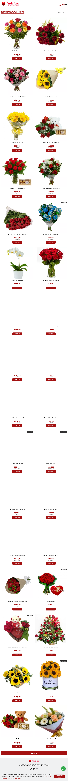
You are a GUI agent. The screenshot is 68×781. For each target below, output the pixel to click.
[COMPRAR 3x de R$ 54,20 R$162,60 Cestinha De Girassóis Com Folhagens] (17, 676)
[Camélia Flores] (34, 761)
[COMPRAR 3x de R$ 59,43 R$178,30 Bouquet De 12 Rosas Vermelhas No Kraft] (17, 584)
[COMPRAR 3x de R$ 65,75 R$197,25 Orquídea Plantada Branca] (17, 263)
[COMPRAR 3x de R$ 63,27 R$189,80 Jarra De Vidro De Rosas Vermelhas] (51, 263)
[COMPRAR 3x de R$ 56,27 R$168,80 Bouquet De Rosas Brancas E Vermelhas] (51, 171)
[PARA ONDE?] (60, 5)
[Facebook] (30, 769)
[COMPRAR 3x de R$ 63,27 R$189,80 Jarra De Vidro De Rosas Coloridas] (17, 33)
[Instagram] (33, 769)
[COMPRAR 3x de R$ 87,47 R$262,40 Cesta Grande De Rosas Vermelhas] (51, 630)
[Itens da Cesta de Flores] (63, 5)
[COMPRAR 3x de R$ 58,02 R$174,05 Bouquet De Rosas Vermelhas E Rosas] (17, 79)
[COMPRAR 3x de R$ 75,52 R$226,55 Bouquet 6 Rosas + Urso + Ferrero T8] (51, 125)
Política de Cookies (15, 778)
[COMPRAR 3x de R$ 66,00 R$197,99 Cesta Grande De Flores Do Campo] (51, 309)
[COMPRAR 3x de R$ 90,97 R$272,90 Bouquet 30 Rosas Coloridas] (51, 492)
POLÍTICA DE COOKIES (44, 765)
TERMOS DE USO (25, 764)
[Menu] (66, 4)
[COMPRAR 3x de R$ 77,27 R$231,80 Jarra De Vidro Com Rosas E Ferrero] (17, 171)
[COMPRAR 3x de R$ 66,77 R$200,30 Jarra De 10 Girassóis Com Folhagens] (17, 309)
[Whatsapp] (37, 769)
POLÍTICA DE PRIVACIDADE (32, 765)
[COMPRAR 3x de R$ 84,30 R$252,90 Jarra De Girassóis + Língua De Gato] (17, 400)
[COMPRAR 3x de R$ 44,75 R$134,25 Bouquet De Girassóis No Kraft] (51, 79)
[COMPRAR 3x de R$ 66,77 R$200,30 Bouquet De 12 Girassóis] (17, 125)
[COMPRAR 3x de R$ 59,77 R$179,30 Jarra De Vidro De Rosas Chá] (51, 355)
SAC (45, 764)
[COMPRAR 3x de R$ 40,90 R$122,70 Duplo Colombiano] (17, 355)
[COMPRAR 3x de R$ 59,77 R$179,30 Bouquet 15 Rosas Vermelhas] (51, 33)
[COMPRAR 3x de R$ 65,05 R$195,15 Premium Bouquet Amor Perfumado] (51, 721)
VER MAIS (34, 753)
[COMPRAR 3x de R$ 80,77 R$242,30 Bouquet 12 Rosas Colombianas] (51, 538)
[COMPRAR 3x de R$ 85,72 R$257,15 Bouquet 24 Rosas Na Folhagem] (17, 492)
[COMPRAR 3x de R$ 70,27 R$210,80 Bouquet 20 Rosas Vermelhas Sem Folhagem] (17, 217)
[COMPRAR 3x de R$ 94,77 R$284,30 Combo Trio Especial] (17, 721)
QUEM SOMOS (22, 765)
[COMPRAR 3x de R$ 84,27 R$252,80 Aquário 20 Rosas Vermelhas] (51, 400)
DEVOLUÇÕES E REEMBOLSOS (37, 764)
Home (2, 8)
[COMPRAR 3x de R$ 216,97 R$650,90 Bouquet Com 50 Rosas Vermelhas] (17, 538)
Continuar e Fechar (59, 776)
